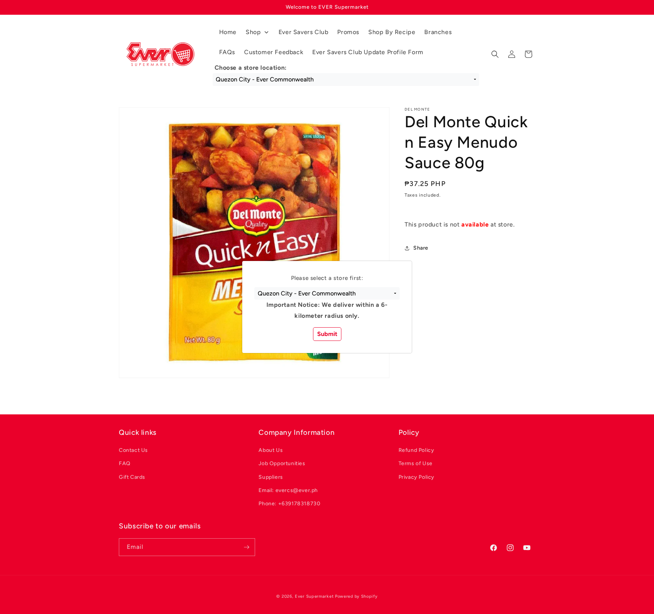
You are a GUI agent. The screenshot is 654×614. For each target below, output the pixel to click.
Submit (327, 333)
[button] (326, 293)
